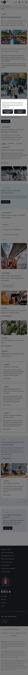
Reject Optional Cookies (8, 111)
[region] (14, 107)
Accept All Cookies (20, 111)
